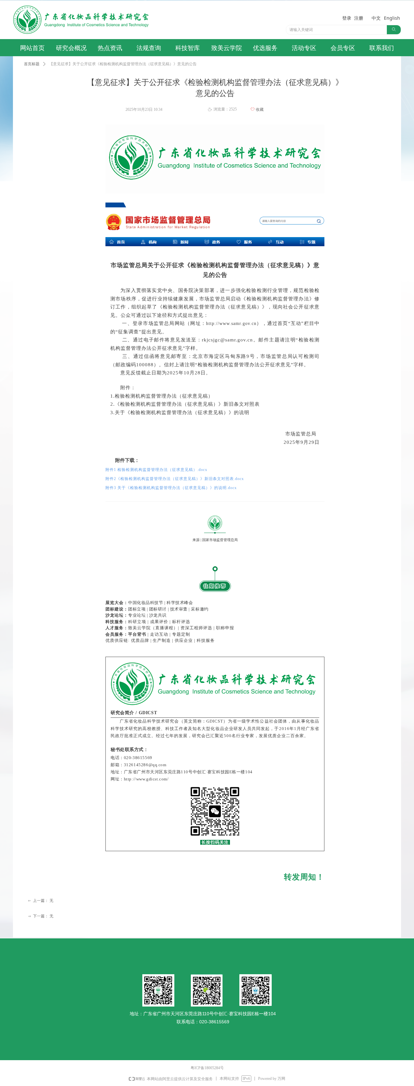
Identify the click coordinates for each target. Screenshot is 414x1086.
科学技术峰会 (180, 602)
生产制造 (162, 640)
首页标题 (31, 64)
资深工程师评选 (196, 627)
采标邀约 (199, 609)
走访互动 (159, 634)
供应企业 (184, 640)
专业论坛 (137, 615)
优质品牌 (140, 640)
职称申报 (225, 627)
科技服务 (206, 640)
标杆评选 (181, 621)
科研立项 (137, 621)
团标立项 (137, 609)
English (392, 18)
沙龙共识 (158, 615)
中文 (376, 18)
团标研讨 (158, 609)
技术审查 (179, 609)
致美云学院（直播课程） (153, 627)
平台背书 (137, 634)
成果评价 (159, 621)
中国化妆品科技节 (145, 602)
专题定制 (181, 634)
